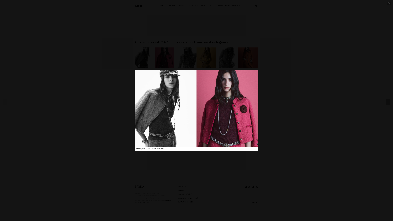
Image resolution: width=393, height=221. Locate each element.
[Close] (389, 3)
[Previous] (5, 102)
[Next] (388, 102)
